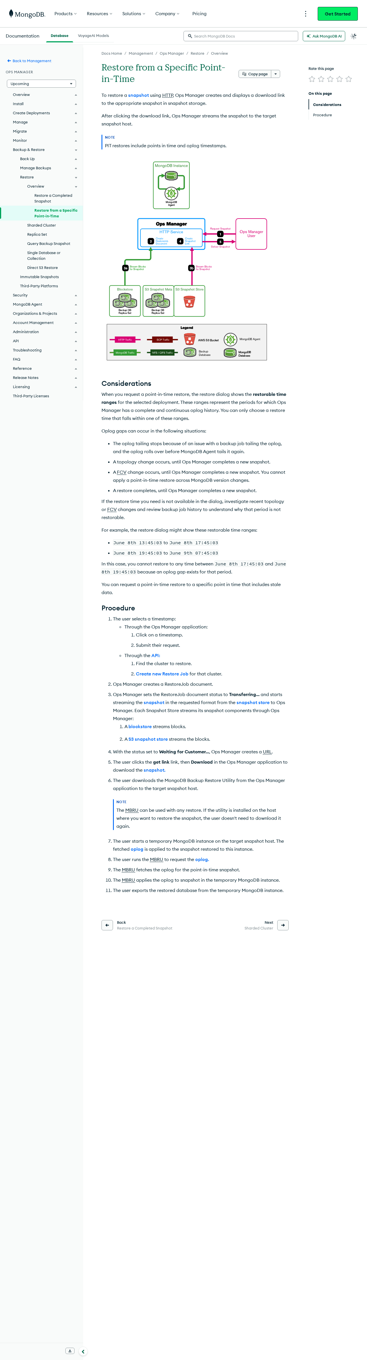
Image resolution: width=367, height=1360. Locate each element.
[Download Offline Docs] (70, 1351)
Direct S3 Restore (42, 267)
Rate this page (321, 68)
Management (141, 53)
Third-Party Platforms (39, 286)
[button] (41, 84)
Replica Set (37, 234)
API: (155, 655)
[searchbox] (241, 36)
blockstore (140, 726)
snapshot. (154, 770)
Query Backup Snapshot (48, 243)
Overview (219, 53)
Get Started (338, 14)
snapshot (138, 95)
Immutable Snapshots (39, 276)
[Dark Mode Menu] (354, 36)
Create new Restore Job (162, 674)
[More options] (275, 74)
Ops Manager (172, 53)
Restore (197, 53)
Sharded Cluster (41, 225)
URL (267, 751)
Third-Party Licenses (31, 396)
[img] (312, 79)
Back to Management (32, 60)
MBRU (131, 810)
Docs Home (111, 53)
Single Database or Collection (43, 255)
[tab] (59, 34)
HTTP (167, 95)
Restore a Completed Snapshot (53, 198)
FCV (121, 472)
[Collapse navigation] (83, 1351)
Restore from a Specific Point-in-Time (56, 213)
